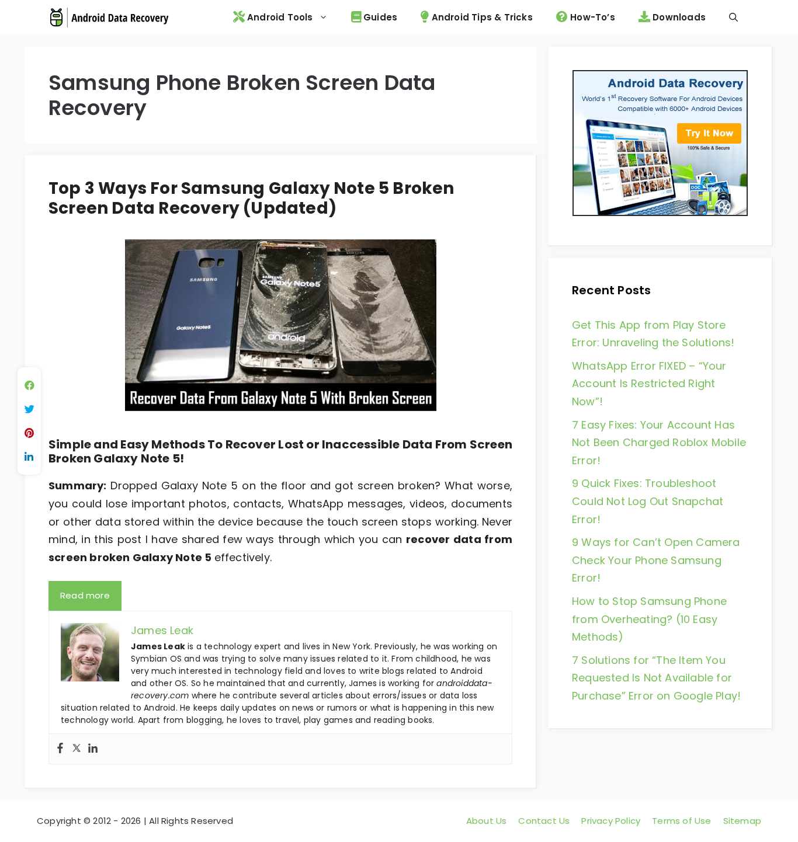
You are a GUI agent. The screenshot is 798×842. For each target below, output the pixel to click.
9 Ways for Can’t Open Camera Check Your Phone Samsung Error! (656, 560)
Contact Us (544, 821)
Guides (379, 17)
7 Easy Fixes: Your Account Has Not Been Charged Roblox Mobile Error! (659, 442)
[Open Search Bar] (733, 17)
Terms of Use (681, 821)
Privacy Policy (610, 821)
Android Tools (279, 17)
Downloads (678, 17)
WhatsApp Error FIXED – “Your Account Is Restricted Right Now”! (649, 384)
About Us (486, 821)
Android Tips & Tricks (480, 17)
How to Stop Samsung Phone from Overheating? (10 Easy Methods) (649, 619)
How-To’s (591, 17)
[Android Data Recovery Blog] (108, 17)
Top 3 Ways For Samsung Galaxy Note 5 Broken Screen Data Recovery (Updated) (251, 198)
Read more (85, 595)
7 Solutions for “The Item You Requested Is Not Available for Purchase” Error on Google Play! (656, 678)
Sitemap (742, 821)
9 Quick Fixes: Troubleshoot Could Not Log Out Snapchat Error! (647, 501)
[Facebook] (60, 749)
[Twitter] (76, 749)
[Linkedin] (93, 749)
